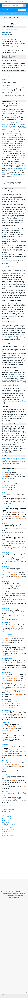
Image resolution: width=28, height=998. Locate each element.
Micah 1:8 (5, 120)
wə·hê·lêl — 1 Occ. (7, 826)
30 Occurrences (6, 806)
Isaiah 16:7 (21, 157)
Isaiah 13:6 (10, 130)
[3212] (2, 446)
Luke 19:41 (15, 392)
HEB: (3, 473)
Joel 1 (8, 294)
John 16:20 (14, 401)
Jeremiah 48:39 (20, 165)
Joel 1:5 (7, 149)
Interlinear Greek (7, 458)
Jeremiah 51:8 (19, 151)
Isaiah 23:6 (5, 566)
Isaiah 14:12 (15, 174)
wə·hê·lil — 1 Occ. (7, 828)
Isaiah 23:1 (8, 165)
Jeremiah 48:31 (11, 117)
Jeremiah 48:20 (19, 128)
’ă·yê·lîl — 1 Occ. (7, 815)
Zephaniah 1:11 (11, 168)
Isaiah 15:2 (22, 113)
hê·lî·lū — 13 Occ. (7, 820)
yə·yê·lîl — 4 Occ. (7, 833)
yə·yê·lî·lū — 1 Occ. (8, 835)
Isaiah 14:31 (15, 137)
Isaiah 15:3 (5, 507)
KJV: (3, 476)
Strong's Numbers (7, 460)
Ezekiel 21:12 (6, 245)
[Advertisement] (14, 869)
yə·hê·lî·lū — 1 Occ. (8, 831)
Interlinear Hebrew (19, 458)
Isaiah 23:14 (5, 581)
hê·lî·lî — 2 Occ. (7, 818)
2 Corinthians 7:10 (14, 357)
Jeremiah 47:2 (6, 111)
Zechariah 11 (13, 338)
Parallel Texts (15, 463)
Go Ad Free (3, 994)
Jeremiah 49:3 (6, 167)
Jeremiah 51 (8, 336)
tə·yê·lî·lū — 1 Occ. (8, 822)
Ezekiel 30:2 (13, 132)
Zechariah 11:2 (10, 126)
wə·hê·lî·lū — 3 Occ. (8, 829)
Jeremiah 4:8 (6, 622)
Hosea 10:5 (9, 155)
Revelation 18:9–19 (17, 374)
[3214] (26, 446)
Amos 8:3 (4, 113)
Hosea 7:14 (16, 120)
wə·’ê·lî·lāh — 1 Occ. (8, 824)
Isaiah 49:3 (9, 128)
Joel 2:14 (22, 297)
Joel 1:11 (19, 147)
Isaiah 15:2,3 (6, 153)
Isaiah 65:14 (5, 124)
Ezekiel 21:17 (9, 141)
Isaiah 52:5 (14, 122)
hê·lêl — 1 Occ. (6, 817)
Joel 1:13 (7, 147)
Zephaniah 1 (15, 294)
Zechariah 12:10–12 (8, 309)
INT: (3, 478)
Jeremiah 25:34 (7, 240)
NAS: (3, 474)
